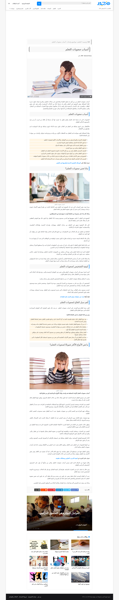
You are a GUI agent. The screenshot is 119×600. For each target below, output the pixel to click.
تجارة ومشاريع (20, 8)
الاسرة (59, 8)
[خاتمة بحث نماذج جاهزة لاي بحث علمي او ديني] (39, 545)
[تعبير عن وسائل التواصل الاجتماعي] (80, 561)
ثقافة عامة (43, 8)
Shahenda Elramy (88, 55)
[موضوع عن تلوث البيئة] (80, 577)
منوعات (12, 8)
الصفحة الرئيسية (26, 3)
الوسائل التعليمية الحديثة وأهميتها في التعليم (69, 163)
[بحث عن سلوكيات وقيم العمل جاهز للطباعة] (59, 561)
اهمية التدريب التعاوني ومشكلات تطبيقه (67, 458)
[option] (59, 513)
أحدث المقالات (15, 3)
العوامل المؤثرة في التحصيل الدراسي (59, 513)
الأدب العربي (28, 8)
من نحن (39, 596)
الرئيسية (85, 42)
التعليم (54, 8)
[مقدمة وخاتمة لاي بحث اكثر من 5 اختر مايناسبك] (80, 545)
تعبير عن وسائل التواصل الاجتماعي (80, 568)
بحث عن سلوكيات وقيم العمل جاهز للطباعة (72, 296)
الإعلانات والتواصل (13, 596)
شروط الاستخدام (23, 596)
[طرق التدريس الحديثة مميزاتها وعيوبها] (39, 561)
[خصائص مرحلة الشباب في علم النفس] (39, 577)
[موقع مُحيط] (103, 3)
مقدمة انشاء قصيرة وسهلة (62, 551)
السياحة (49, 8)
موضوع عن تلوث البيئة (83, 584)
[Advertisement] (59, 24)
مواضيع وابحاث (71, 42)
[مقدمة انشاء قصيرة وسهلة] (59, 545)
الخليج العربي (36, 8)
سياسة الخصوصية (32, 596)
